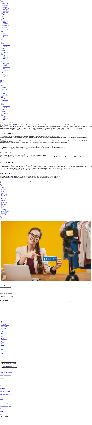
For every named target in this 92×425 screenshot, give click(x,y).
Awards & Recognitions (5, 35)
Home (2, 1)
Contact (4, 18)
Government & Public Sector (6, 7)
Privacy (2, 349)
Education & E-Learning (5, 5)
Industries (2, 43)
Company (4, 14)
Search (1, 423)
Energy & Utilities (5, 46)
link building (14, 124)
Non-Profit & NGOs (5, 12)
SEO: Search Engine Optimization (5, 211)
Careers (4, 56)
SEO (14, 126)
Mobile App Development (4, 208)
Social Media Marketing (9, 366)
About (2, 54)
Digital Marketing (3, 327)
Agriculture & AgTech (5, 3)
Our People (2, 338)
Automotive (4, 22)
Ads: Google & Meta (3, 210)
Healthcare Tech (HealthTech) (6, 8)
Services (2, 20)
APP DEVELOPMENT (3, 388)
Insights (2, 13)
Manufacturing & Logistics (6, 11)
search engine (11, 154)
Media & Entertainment (5, 52)
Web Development (3, 209)
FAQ (3, 16)
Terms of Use (2, 351)
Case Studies (2, 342)
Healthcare (4, 48)
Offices (4, 17)
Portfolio (4, 33)
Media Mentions (3, 343)
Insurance (4, 50)
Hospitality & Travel (5, 9)
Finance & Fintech (5, 6)
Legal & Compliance (5, 10)
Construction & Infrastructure (6, 4)
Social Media (4, 366)
